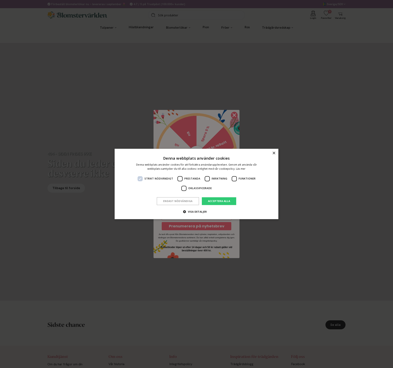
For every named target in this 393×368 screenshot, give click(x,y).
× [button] (273, 153)
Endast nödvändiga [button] (178, 201)
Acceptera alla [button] (219, 201)
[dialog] (196, 184)
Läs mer (241, 168)
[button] (196, 211)
